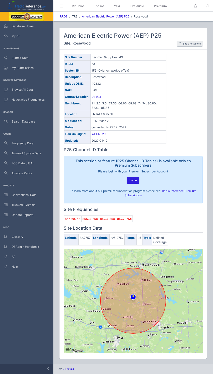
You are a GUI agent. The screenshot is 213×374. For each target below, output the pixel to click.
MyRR (16, 36)
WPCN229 (99, 134)
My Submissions (22, 67)
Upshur (96, 96)
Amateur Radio (22, 173)
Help (15, 266)
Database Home (22, 26)
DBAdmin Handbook (25, 246)
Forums (99, 6)
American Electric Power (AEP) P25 (105, 16)
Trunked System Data (26, 153)
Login (133, 180)
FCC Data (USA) (22, 163)
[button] (195, 5)
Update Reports (22, 215)
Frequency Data (22, 143)
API (14, 256)
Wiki (117, 6)
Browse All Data (22, 89)
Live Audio (137, 6)
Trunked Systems (23, 205)
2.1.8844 (68, 369)
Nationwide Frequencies (28, 99)
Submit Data (20, 57)
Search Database (23, 121)
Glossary (17, 236)
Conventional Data (24, 195)
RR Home (78, 6)
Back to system (192, 43)
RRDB (64, 16)
